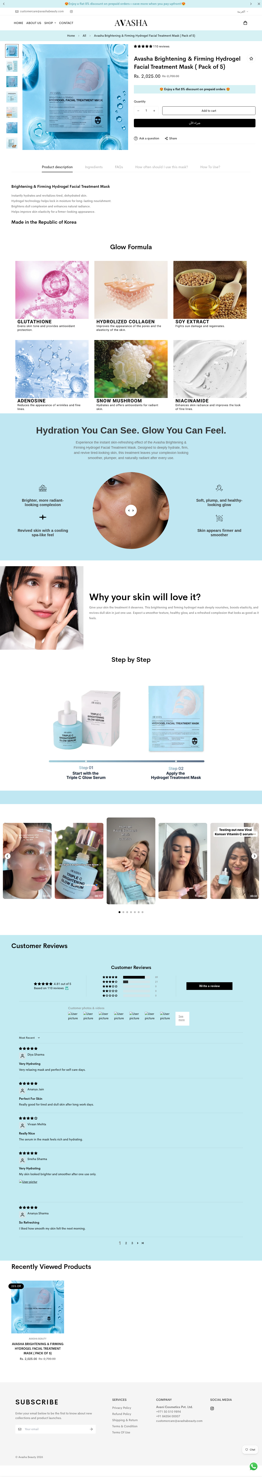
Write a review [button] (209, 986)
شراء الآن (194, 123)
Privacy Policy (121, 1408)
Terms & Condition (125, 1426)
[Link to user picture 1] (28, 1189)
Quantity (140, 101)
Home (18, 23)
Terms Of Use (121, 1432)
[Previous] (8, 856)
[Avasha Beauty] (131, 22)
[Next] (254, 856)
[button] (143, 46)
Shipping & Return (125, 1420)
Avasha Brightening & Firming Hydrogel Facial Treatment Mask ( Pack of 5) (37, 1348)
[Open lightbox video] (131, 861)
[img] (28, 1049)
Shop (48, 23)
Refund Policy (121, 1414)
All (84, 35)
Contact (66, 23)
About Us (33, 23)
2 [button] (126, 1243)
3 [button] (132, 1243)
